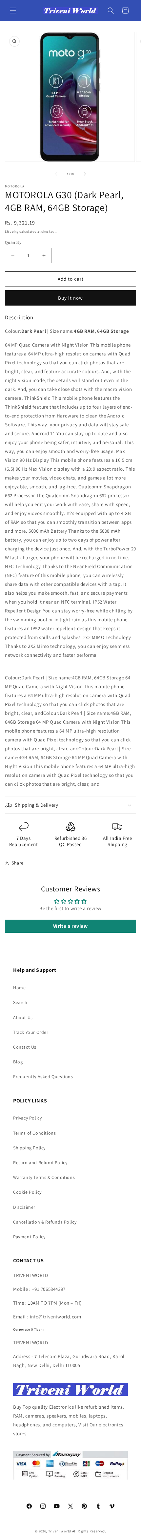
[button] (13, 10)
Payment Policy (29, 1237)
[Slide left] (56, 174)
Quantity (13, 242)
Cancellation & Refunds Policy (44, 1222)
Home (19, 988)
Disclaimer (24, 1207)
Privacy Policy (27, 1118)
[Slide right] (85, 174)
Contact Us (24, 1047)
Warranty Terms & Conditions (44, 1177)
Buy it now (70, 298)
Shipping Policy (29, 1148)
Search (20, 1002)
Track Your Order (31, 1032)
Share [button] (17, 863)
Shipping (12, 231)
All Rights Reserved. (89, 1531)
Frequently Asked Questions (43, 1076)
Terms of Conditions (34, 1133)
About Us (23, 1017)
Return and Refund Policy (40, 1162)
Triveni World (59, 1531)
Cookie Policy (27, 1192)
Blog (18, 1062)
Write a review (70, 926)
